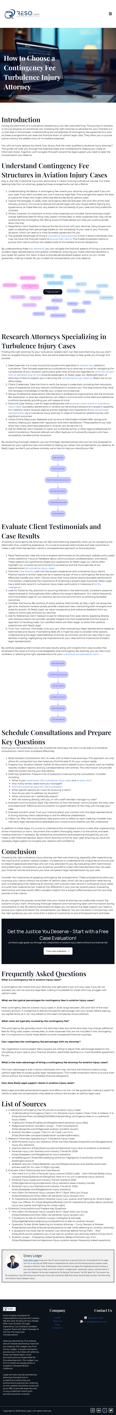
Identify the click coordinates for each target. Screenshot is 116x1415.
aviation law (86, 365)
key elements (36, 248)
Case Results (26, 571)
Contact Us (57, 1328)
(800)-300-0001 (95, 1318)
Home (57, 1317)
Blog (57, 1324)
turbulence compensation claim (81, 654)
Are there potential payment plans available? (37, 786)
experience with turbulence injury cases (49, 780)
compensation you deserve (77, 378)
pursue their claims (61, 238)
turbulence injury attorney (62, 235)
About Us (57, 1321)
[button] (110, 14)
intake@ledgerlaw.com (95, 1321)
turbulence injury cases (41, 568)
